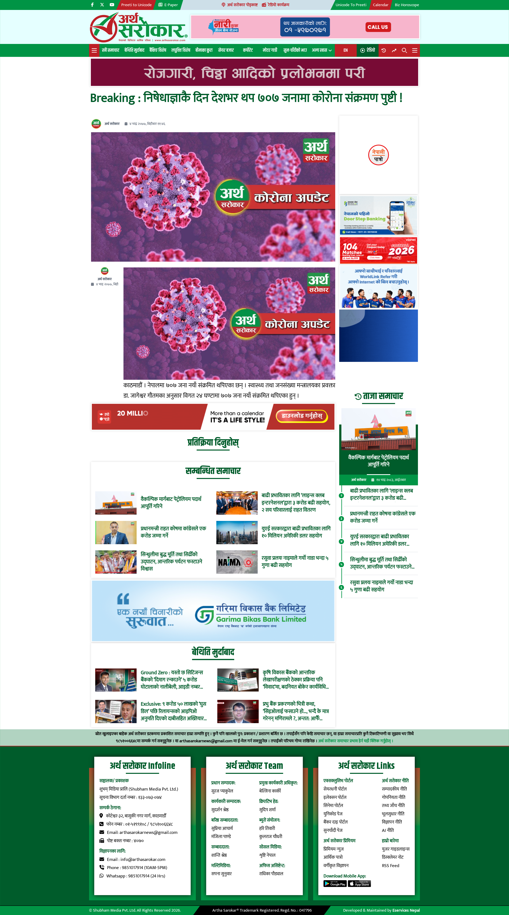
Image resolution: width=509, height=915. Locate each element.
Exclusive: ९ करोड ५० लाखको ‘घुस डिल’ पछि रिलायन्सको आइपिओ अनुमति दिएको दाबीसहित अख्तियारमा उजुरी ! (174, 711)
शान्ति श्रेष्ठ (219, 855)
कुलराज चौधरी (270, 836)
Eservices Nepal (406, 910)
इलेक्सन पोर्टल (335, 797)
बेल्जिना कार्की (270, 791)
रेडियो (371, 50)
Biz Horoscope (407, 4)
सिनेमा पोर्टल (333, 805)
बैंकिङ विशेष (158, 50)
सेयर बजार (226, 50)
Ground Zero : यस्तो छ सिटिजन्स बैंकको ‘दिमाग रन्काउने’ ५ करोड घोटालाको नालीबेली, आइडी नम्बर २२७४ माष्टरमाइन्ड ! (172, 680)
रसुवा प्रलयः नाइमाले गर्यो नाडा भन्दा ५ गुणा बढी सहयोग (295, 562)
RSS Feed (390, 865)
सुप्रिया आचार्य (222, 828)
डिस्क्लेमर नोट (392, 857)
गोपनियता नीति (393, 797)
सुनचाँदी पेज (333, 830)
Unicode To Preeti (351, 4)
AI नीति (388, 830)
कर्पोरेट (248, 50)
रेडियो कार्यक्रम (278, 4)
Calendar (381, 4)
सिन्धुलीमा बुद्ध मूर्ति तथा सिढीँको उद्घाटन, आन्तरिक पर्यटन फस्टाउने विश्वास (171, 562)
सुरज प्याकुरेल (222, 791)
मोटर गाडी (270, 50)
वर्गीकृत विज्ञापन (336, 865)
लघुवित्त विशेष (180, 50)
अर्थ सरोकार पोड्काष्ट (242, 4)
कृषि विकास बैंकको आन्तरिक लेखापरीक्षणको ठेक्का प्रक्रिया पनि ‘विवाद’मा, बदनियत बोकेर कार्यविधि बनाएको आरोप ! (294, 680)
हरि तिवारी (267, 828)
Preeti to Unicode (136, 4)
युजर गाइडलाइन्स (396, 849)
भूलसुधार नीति (393, 814)
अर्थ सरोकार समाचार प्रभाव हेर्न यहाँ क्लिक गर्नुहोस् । (355, 740)
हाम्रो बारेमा (390, 841)
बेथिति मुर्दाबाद (134, 50)
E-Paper (171, 4)
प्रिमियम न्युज (333, 849)
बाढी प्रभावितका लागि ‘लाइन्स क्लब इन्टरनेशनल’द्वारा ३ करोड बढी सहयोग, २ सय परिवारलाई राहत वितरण (296, 503)
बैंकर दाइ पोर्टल (335, 822)
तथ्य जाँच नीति (393, 805)
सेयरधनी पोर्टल (335, 789)
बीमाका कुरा (204, 50)
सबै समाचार (110, 50)
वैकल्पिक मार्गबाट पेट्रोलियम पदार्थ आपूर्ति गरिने (171, 503)
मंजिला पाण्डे (221, 836)
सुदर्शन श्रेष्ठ (220, 810)
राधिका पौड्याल (271, 874)
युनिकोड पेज (333, 814)
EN (346, 50)
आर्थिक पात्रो (333, 857)
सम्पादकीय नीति (394, 789)
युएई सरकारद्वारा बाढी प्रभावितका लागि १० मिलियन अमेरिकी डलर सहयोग (296, 532)
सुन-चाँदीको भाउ (295, 50)
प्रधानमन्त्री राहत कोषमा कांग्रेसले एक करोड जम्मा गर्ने (173, 532)
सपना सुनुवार (221, 874)
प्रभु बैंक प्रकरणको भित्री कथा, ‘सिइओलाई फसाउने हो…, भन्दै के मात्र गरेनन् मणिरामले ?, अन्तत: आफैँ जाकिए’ (296, 711)
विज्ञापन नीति (392, 822)
